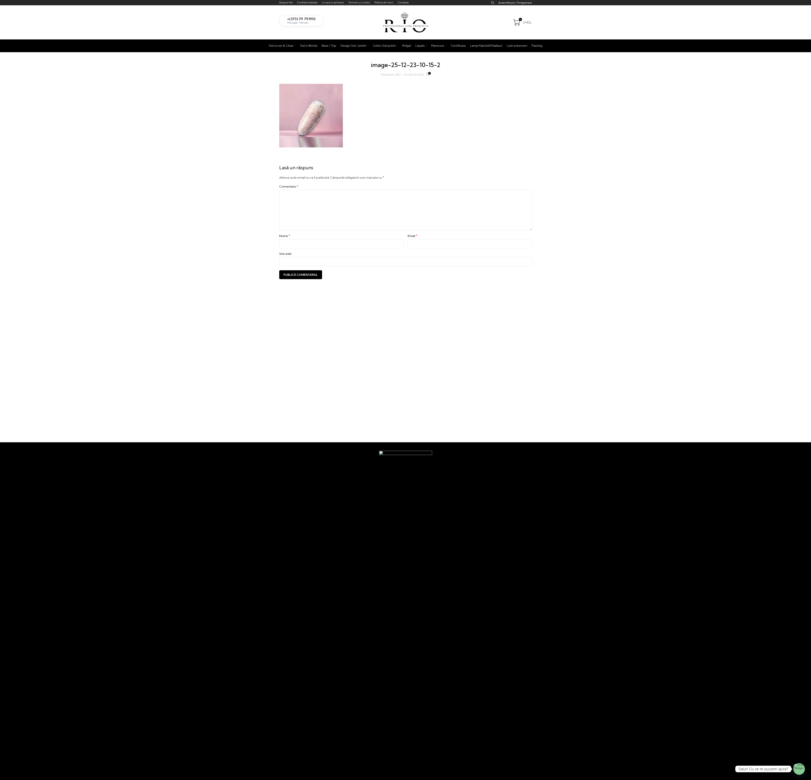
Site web (285, 254)
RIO (398, 75)
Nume (284, 236)
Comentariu (289, 186)
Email (412, 236)
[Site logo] (405, 22)
